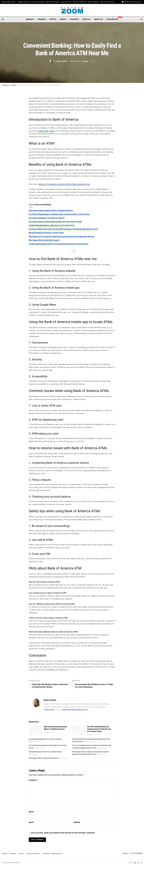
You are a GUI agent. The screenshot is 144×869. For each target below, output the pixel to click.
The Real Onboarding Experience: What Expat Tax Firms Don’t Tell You (51, 225)
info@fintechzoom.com (132, 2)
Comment (33, 780)
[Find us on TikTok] (138, 862)
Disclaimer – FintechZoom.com (53, 853)
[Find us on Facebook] (129, 862)
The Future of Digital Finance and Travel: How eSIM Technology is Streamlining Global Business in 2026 (63, 229)
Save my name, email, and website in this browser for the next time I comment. (63, 833)
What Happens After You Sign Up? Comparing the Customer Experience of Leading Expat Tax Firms (61, 236)
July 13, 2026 (101, 754)
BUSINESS (41, 19)
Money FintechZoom (93, 2)
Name (32, 812)
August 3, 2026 (40, 748)
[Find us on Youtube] (135, 862)
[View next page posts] (74, 250)
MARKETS (30, 19)
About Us (4, 853)
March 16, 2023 (75, 61)
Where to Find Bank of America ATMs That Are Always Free (64, 184)
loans (52, 131)
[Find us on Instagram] (141, 862)
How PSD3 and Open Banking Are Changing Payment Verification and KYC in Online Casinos (59, 214)
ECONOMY (74, 19)
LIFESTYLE (86, 19)
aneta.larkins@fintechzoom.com (75, 710)
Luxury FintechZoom (66, 2)
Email (32, 822)
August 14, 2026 (92, 734)
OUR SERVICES (112, 18)
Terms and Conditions (33, 853)
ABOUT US (98, 19)
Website (77, 822)
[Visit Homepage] (72, 10)
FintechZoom (49, 710)
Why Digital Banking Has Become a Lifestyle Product (46, 233)
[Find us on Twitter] (132, 862)
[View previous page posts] (70, 250)
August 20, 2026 (49, 732)
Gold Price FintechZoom (52, 2)
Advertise (13, 853)
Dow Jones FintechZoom (37, 2)
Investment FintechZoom (80, 2)
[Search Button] (141, 19)
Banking (85, 61)
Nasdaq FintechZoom (24, 2)
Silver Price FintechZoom (107, 2)
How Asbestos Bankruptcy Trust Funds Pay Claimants (47, 218)
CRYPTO (52, 19)
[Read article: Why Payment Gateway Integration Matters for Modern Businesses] (35, 730)
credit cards (42, 131)
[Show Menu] (3, 19)
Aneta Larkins (61, 61)
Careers (21, 853)
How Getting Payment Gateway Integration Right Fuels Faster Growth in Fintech (55, 222)
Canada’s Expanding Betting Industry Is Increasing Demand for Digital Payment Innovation (58, 244)
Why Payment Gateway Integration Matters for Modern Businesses (51, 210)
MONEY (63, 19)
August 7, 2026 (34, 741)
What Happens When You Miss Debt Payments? (44, 240)
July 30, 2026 (33, 754)
